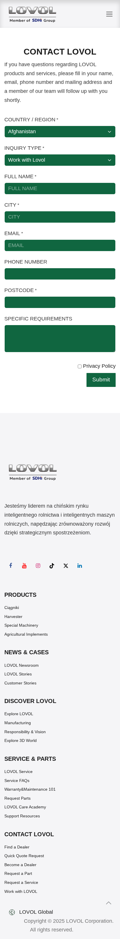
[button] (109, 903)
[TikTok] (52, 565)
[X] (66, 565)
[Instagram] (38, 565)
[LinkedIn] (79, 565)
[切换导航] (109, 14)
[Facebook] (10, 565)
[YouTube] (24, 565)
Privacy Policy (99, 366)
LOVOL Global (36, 912)
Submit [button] (101, 379)
